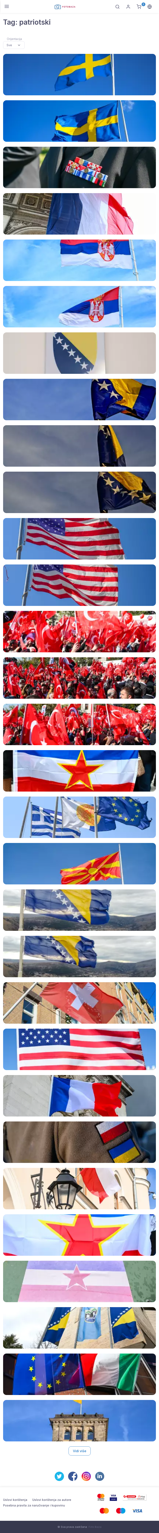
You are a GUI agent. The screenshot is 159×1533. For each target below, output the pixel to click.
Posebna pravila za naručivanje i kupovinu (34, 1505)
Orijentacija (14, 39)
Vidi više (79, 1451)
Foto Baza (95, 1526)
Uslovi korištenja (15, 1500)
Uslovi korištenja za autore (51, 1500)
